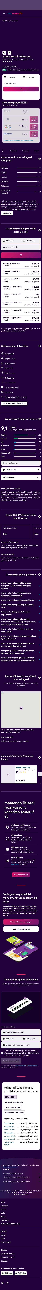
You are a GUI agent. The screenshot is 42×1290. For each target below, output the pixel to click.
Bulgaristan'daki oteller (32, 1190)
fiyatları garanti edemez (10, 1167)
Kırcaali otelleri (9, 1139)
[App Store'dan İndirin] (21, 1273)
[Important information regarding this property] (39, 516)
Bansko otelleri (9, 1130)
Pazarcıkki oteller (12, 1192)
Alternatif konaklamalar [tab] (14, 1102)
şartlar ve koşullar (20, 1065)
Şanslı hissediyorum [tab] (12, 1107)
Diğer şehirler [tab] (10, 1097)
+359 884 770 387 (9, 67)
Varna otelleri (9, 1126)
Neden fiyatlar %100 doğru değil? (16, 1181)
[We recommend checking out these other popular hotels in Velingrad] (39, 757)
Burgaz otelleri (9, 1136)
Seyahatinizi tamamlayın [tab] (14, 1112)
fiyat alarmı (15, 864)
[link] (21, 874)
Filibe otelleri (8, 1133)
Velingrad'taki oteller (26, 1192)
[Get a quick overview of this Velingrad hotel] (39, 159)
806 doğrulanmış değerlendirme (26, 70)
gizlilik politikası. (33, 1065)
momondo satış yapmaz (13, 1173)
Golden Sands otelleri (9, 1143)
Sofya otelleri (9, 1123)
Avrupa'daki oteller (16, 1190)
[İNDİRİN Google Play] (7, 1273)
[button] (3, 13)
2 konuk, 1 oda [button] (10, 83)
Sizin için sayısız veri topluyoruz (16, 1177)
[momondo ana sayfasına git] (15, 13)
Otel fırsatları (4, 1190)
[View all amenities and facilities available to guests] (39, 346)
